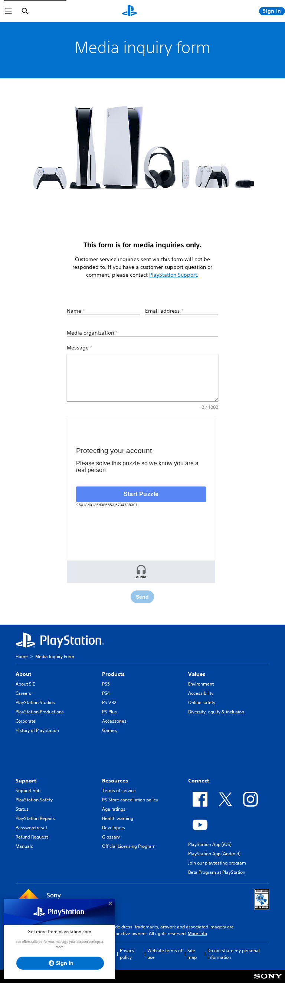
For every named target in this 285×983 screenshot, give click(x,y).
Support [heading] (26, 780)
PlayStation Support (173, 274)
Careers (23, 693)
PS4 (106, 693)
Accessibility (200, 693)
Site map (192, 953)
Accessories (114, 721)
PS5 (106, 684)
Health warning (117, 818)
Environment (201, 684)
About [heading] (23, 674)
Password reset (31, 827)
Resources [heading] (115, 780)
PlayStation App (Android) (214, 853)
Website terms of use (164, 953)
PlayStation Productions (40, 712)
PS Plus (109, 712)
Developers (113, 827)
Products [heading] (113, 674)
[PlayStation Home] (129, 11)
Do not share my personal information (233, 953)
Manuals (24, 846)
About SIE (25, 684)
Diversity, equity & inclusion (216, 712)
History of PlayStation (37, 730)
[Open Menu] (8, 11)
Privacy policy (127, 953)
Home (22, 656)
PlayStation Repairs (35, 818)
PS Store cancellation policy (130, 800)
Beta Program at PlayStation (216, 872)
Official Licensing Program (128, 846)
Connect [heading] (198, 780)
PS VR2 (109, 702)
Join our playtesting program (217, 863)
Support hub (28, 790)
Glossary (111, 837)
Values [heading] (196, 674)
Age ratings (113, 809)
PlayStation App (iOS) (210, 844)
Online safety (201, 702)
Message (79, 347)
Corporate (26, 721)
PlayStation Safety (34, 800)
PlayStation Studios (35, 702)
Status (22, 809)
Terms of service (119, 790)
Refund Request (32, 837)
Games (109, 730)
